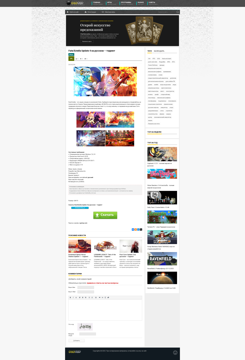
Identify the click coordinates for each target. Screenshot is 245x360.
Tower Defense (152, 65)
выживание (167, 71)
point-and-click (152, 62)
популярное (172, 101)
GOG (158, 58)
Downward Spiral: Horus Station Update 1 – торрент (78, 255)
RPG (168, 62)
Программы (127, 3)
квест (162, 91)
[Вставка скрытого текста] (108, 297)
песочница (151, 97)
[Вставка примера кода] (102, 297)
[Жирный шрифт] (70, 297)
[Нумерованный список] (92, 297)
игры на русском (165, 84)
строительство (153, 114)
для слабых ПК (170, 81)
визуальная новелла (154, 68)
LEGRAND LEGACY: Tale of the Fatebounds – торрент (105, 255)
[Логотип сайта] (75, 3)
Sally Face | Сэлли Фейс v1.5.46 (158, 207)
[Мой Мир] (138, 229)
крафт (157, 94)
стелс (162, 110)
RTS (173, 62)
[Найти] (177, 12)
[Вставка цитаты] (99, 297)
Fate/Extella (80, 208)
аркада (162, 65)
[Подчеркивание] (76, 297)
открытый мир (165, 94)
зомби (156, 84)
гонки (160, 75)
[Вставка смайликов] (95, 297)
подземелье (162, 101)
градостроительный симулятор (158, 78)
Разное (141, 3)
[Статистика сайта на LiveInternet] (72, 357)
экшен (150, 120)
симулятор (164, 107)
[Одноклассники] (135, 229)
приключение (168, 104)
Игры (111, 3)
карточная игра (166, 88)
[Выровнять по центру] (82, 297)
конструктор (170, 91)
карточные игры (153, 91)
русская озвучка (153, 107)
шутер (150, 117)
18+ (149, 58)
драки (150, 84)
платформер (152, 101)
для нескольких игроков (155, 81)
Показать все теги (154, 123)
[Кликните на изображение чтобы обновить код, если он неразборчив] (85, 330)
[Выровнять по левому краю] (79, 297)
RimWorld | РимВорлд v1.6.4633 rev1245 (161, 288)
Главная (98, 3)
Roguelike (162, 62)
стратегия (169, 110)
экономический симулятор (162, 117)
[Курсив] (73, 297)
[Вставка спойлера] (105, 297)
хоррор (168, 114)
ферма (162, 114)
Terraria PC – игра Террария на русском (161, 227)
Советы (153, 3)
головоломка (152, 75)
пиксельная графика (163, 97)
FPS (154, 58)
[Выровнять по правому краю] (85, 297)
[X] (141, 229)
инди (174, 84)
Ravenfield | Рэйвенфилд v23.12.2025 (160, 268)
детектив (173, 78)
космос (150, 94)
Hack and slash (166, 58)
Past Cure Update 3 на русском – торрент (128, 255)
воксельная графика (154, 71)
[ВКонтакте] (133, 229)
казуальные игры (153, 88)
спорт (171, 107)
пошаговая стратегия (155, 104)
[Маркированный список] (89, 297)
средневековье (153, 110)
